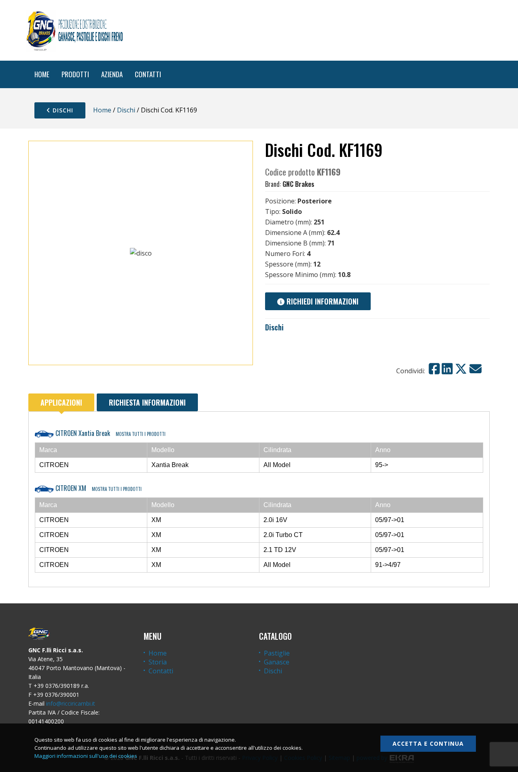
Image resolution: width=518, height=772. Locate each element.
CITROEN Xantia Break (110, 433)
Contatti (161, 670)
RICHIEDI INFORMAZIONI (321, 301)
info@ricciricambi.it (70, 703)
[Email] (475, 369)
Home (102, 110)
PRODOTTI (75, 74)
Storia (158, 662)
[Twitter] (461, 369)
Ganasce (276, 662)
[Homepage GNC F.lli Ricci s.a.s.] (74, 30)
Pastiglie (277, 653)
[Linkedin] (447, 369)
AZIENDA (112, 74)
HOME (41, 74)
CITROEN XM (98, 488)
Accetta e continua (428, 743)
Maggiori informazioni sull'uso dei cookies (85, 755)
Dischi (62, 110)
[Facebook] (434, 369)
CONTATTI (148, 74)
